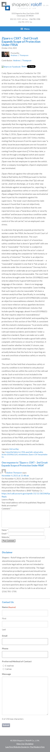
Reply (4, 496)
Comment (6, 508)
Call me (8, 669)
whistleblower (23, 454)
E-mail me (9, 665)
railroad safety (38, 452)
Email (5, 533)
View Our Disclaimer (25, 744)
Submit (6, 725)
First (4, 618)
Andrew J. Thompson (22, 60)
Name (5, 530)
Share (24, 66)
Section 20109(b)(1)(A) (10, 454)
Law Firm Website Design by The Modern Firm (25, 747)
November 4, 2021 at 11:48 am (15, 475)
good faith (29, 452)
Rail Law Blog (14, 449)
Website (5, 537)
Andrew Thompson (14, 472)
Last (4, 629)
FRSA (23, 452)
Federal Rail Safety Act (13, 452)
